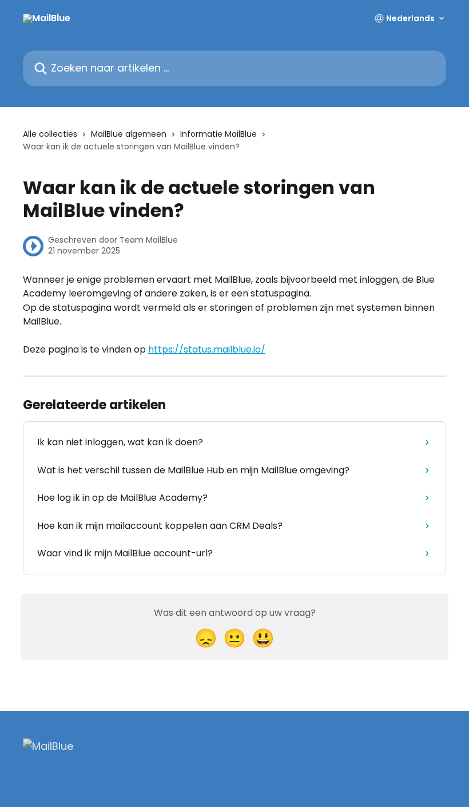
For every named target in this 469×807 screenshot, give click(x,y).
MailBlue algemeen (128, 134)
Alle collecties (50, 134)
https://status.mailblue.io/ (206, 349)
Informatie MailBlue (218, 134)
